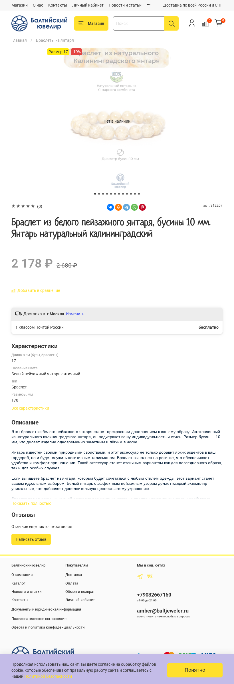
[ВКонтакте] (110, 207)
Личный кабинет (88, 5)
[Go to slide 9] (127, 194)
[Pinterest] (142, 207)
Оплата (71, 583)
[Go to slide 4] (107, 194)
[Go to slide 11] (135, 194)
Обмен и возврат (80, 591)
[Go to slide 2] (99, 194)
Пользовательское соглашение (38, 619)
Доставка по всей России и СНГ (193, 5)
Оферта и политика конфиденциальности (48, 627)
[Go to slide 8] (123, 194)
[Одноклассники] (118, 207)
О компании (22, 575)
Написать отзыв (31, 539)
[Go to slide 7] (119, 194)
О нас (38, 5)
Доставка (73, 575)
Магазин (19, 5)
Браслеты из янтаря (55, 40)
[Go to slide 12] (139, 194)
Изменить (75, 314)
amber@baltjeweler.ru (163, 611)
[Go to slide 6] (115, 194)
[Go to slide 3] (103, 194)
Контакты (57, 5)
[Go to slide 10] (131, 194)
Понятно (195, 670)
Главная (19, 40)
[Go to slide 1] (95, 194)
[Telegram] (126, 207)
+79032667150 (154, 595)
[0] (219, 23)
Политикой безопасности (48, 676)
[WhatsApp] (134, 207)
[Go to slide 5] (111, 194)
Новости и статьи (125, 5)
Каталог (18, 583)
